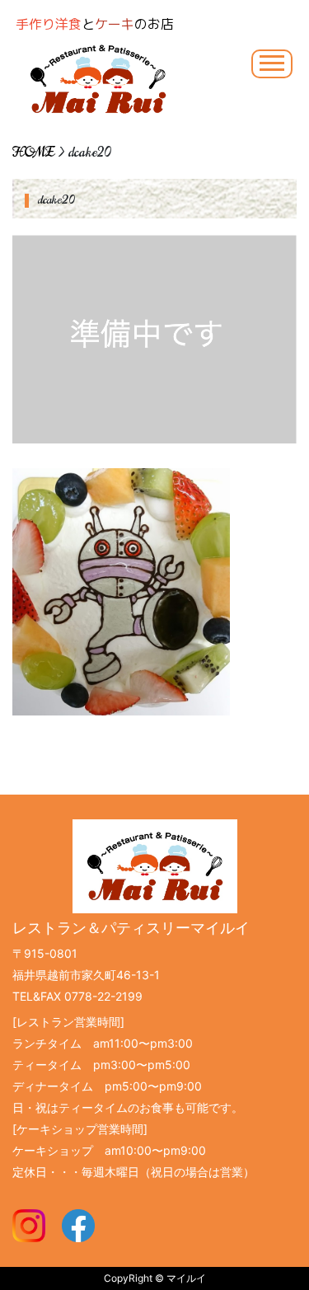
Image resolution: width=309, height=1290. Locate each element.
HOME (33, 152)
